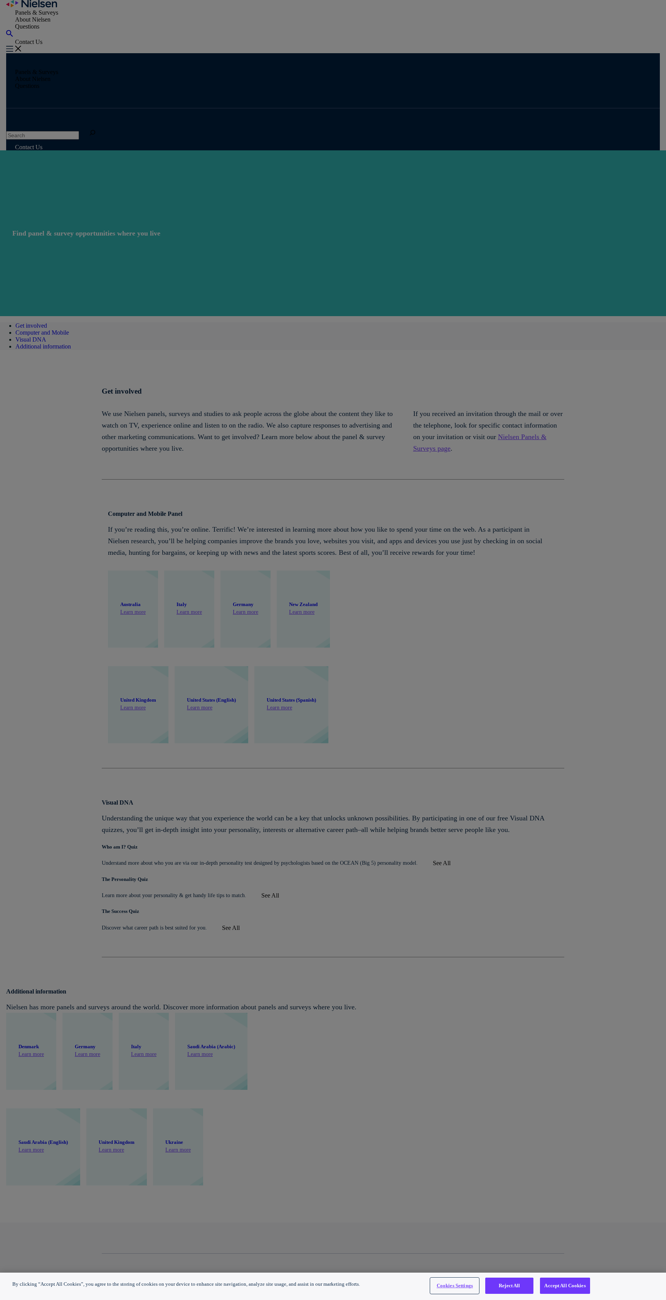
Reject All (509, 1285)
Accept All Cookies (564, 1285)
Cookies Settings (455, 1285)
